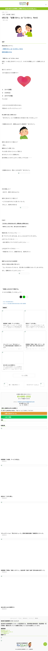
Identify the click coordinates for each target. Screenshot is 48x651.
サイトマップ (31, 618)
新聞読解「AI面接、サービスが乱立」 (11, 323)
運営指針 (36, 618)
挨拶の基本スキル (7, 52)
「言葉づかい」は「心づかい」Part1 (12, 49)
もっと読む (25, 375)
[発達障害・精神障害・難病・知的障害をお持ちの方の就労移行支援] (24, 3)
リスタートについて (13, 618)
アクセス (19, 618)
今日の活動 (8, 301)
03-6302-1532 (24, 396)
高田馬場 (24, 303)
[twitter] (21, 297)
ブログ (4, 301)
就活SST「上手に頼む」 (31, 323)
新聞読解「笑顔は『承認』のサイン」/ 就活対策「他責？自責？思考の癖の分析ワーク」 (35, 345)
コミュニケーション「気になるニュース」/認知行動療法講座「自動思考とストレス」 (12, 345)
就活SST (11, 301)
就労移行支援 (14, 303)
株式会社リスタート (5, 630)
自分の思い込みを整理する (9, 365)
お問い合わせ (25, 618)
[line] (24, 297)
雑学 (21, 303)
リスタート (5, 303)
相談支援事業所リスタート (7, 631)
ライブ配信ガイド (5, 633)
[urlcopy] (27, 297)
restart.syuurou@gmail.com (26, 402)
